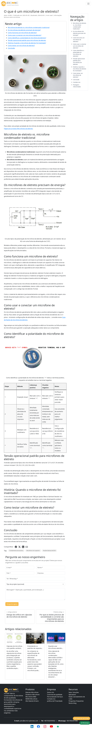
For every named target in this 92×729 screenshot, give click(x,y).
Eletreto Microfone (32, 692)
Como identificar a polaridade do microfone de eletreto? (27, 38)
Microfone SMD (31, 697)
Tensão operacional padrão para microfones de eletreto (27, 40)
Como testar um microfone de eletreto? (21, 46)
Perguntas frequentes (76, 701)
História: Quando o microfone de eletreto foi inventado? (27, 43)
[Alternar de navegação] (88, 3)
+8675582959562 (49, 721)
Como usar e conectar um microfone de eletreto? (24, 35)
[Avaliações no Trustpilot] (58, 726)
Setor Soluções (74, 692)
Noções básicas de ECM (49, 550)
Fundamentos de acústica (16, 550)
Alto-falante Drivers (32, 701)
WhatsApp (86, 723)
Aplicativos (72, 695)
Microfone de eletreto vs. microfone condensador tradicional (28, 27)
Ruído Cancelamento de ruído (77, 698)
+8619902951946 (72, 721)
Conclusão (11, 48)
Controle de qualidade (54, 695)
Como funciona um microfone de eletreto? (22, 33)
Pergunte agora (12, 604)
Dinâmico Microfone (32, 695)
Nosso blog (72, 703)
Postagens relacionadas (77, 86)
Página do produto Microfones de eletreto (18, 129)
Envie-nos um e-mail (82, 718)
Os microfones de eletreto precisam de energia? (24, 30)
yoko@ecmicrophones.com (29, 721)
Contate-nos (76, 82)
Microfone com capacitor (33, 550)
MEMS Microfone (31, 699)
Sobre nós (50, 692)
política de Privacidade (54, 701)
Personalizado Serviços (55, 697)
